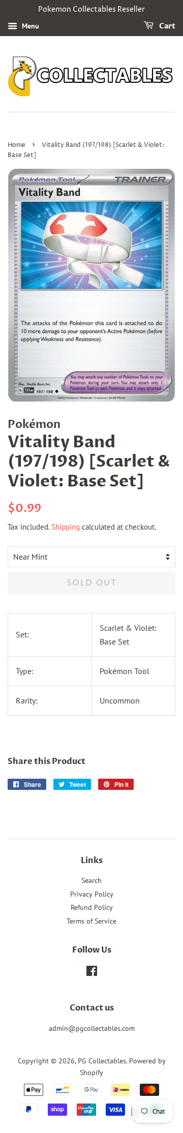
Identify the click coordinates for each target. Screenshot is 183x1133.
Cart (166, 26)
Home (16, 145)
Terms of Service (91, 921)
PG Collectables (102, 1060)
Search (91, 880)
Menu (29, 25)
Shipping (65, 527)
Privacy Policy (91, 894)
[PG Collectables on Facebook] (92, 972)
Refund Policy (92, 907)
